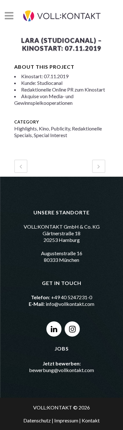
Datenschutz (37, 420)
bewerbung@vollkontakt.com (61, 370)
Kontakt (91, 420)
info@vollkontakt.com (70, 304)
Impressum (66, 420)
